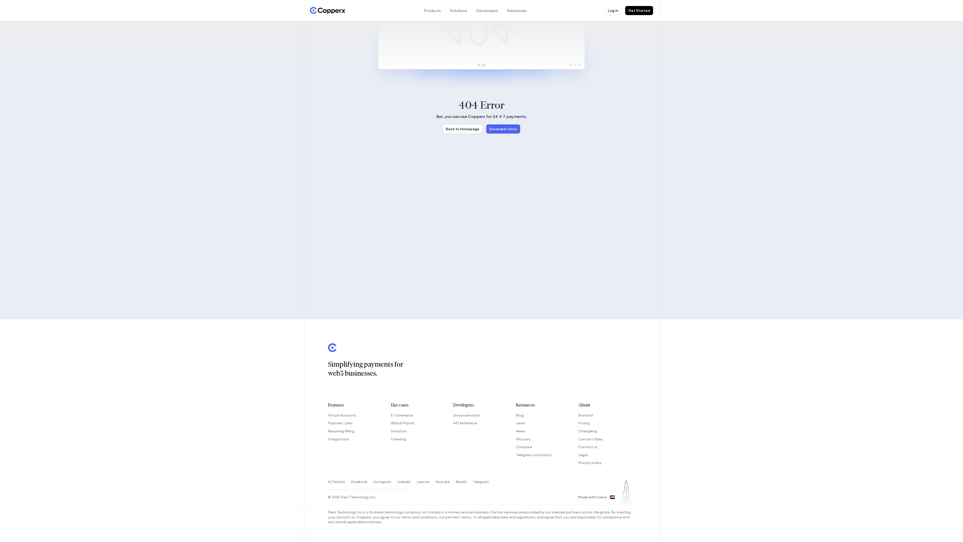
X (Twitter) (336, 482)
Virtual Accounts (342, 415)
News (520, 431)
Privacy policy (590, 462)
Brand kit (586, 415)
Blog (520, 415)
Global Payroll (402, 423)
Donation (399, 431)
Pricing (584, 423)
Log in (613, 10)
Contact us (588, 447)
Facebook (359, 482)
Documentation (466, 415)
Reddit (461, 482)
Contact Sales (590, 439)
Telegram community (534, 455)
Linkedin (404, 482)
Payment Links (340, 423)
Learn (520, 423)
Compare (524, 447)
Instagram (382, 482)
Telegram (481, 482)
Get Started (639, 10)
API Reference (465, 423)
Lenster (423, 482)
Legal (583, 455)
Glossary (523, 439)
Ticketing (398, 439)
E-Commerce (402, 415)
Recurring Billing (341, 431)
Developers (487, 10)
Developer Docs (503, 129)
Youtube (443, 482)
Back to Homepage (462, 129)
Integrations (338, 439)
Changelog (587, 431)
